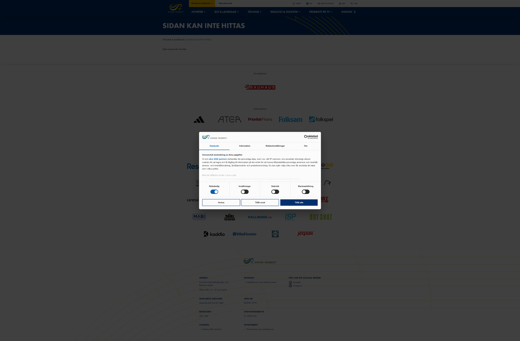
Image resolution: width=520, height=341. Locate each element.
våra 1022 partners (218, 159)
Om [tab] (305, 146)
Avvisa (221, 202)
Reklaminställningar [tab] (275, 146)
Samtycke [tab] (214, 146)
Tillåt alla (299, 202)
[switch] (245, 192)
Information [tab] (244, 146)
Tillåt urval (260, 202)
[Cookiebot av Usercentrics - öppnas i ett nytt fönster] (306, 137)
